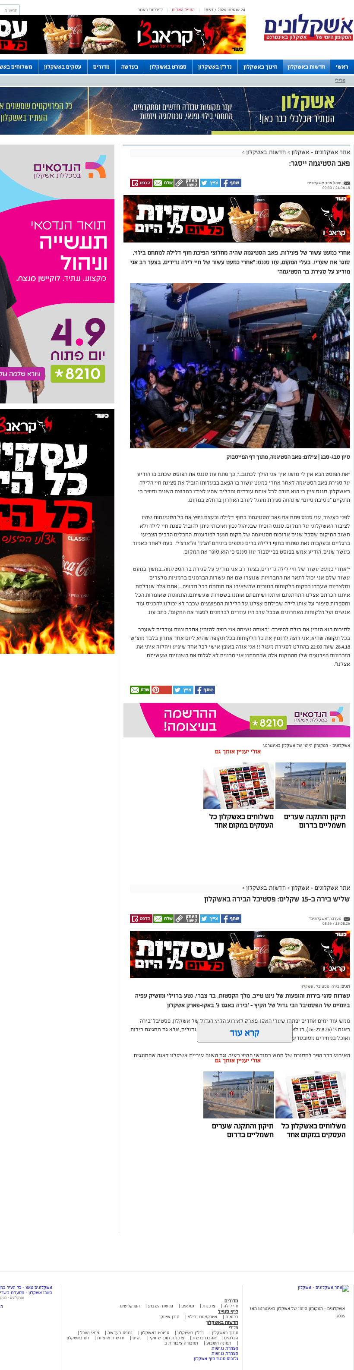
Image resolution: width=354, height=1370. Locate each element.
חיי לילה (231, 1306)
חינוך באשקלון (260, 66)
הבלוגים (231, 1338)
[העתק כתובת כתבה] (186, 186)
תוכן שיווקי (169, 1317)
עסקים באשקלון (63, 66)
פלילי (340, 80)
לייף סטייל (228, 1311)
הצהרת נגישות (225, 1348)
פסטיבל (322, 986)
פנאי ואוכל (89, 1332)
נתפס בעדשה (119, 1332)
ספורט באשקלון (168, 66)
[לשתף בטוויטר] (209, 186)
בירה (335, 986)
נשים (137, 1338)
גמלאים (187, 1306)
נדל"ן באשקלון (215, 66)
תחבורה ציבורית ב (181, 1343)
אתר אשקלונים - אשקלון (320, 152)
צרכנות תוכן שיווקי (167, 1338)
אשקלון (306, 986)
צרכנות (208, 1306)
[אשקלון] (308, 39)
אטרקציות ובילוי (202, 1317)
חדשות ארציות (110, 1338)
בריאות (231, 1317)
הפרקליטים (130, 1306)
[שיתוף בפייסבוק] (230, 186)
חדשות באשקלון (307, 66)
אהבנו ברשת (204, 1338)
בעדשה (129, 66)
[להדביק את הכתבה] (161, 693)
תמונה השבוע (218, 1343)
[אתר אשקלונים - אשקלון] (323, 1287)
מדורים (101, 66)
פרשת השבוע (160, 1306)
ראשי (342, 66)
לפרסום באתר (150, 10)
